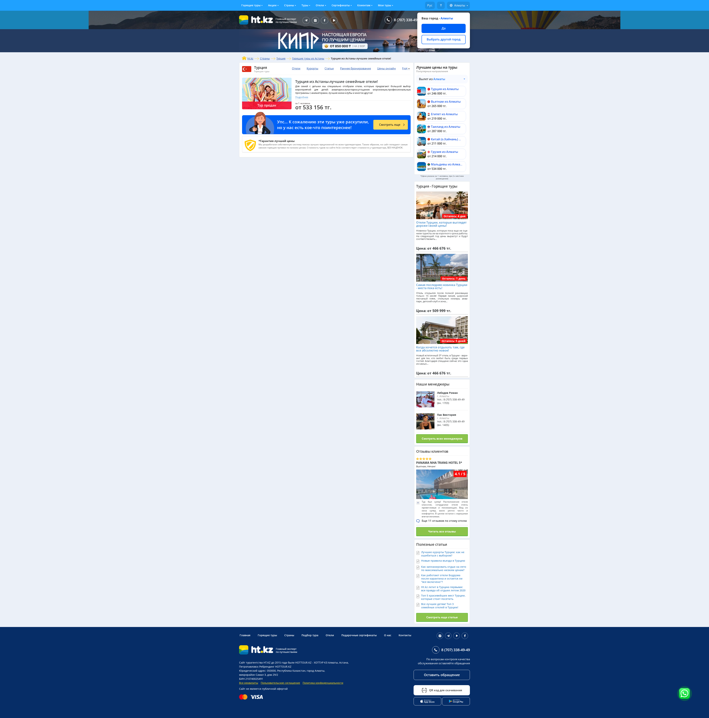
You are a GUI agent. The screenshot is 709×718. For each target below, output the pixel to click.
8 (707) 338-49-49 (408, 19)
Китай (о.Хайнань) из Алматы (453, 139)
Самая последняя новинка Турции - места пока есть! (441, 286)
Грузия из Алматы (444, 152)
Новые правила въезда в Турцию (443, 560)
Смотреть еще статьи (442, 617)
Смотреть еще (389, 125)
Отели (320, 5)
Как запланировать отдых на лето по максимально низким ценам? (443, 568)
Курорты (312, 68)
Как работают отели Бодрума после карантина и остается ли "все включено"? (442, 578)
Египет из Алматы (444, 114)
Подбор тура (310, 635)
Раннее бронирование (355, 68)
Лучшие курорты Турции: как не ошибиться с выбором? (442, 553)
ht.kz (250, 58)
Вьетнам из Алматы (446, 102)
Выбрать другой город (443, 39)
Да (444, 28)
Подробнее (301, 97)
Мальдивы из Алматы (447, 164)
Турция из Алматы (445, 89)
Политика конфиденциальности (323, 683)
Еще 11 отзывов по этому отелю (444, 520)
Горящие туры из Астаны (308, 58)
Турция (280, 58)
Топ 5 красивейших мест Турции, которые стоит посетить (443, 597)
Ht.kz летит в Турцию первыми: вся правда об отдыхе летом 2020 (443, 588)
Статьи (329, 68)
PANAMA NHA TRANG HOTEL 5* (439, 463)
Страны (289, 5)
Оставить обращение (442, 675)
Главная (245, 635)
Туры (305, 5)
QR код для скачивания (445, 690)
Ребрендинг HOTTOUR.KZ (275, 666)
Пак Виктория (446, 415)
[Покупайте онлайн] (252, 697)
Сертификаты (341, 5)
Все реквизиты (248, 683)
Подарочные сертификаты (359, 635)
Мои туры (384, 5)
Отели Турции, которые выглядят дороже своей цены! (441, 224)
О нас (387, 635)
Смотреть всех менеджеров (442, 438)
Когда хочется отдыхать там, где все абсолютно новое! (440, 349)
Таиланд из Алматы (445, 127)
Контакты (405, 635)
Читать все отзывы (442, 531)
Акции (272, 5)
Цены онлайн (386, 68)
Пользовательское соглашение (280, 683)
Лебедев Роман (447, 393)
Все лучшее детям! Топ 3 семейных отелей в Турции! (439, 605)
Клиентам (363, 5)
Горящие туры (251, 5)
